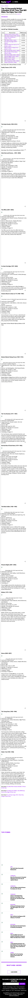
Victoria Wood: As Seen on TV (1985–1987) (12, 45)
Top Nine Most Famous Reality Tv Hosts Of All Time (13, 787)
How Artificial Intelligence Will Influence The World (17, 917)
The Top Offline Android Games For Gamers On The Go (17, 888)
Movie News (22, 989)
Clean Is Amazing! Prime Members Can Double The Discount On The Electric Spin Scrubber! (17, 898)
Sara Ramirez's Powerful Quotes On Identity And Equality (18, 926)
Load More (14, 972)
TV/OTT (3, 990)
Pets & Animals (20, 987)
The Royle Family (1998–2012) (12, 36)
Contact (15, 994)
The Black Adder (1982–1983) (12, 55)
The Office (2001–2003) (10, 40)
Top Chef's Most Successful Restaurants (16, 869)
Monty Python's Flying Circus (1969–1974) (11, 48)
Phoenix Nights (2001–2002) (12, 56)
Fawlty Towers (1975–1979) (11, 34)
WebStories (24, 990)
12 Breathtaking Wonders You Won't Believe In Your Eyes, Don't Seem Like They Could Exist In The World (18, 946)
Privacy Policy (8, 994)
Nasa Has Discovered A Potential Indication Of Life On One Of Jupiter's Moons (18, 879)
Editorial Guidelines (14, 995)
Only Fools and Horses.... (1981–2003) (11, 38)
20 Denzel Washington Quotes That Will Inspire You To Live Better (17, 907)
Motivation (12, 904)
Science (12, 952)
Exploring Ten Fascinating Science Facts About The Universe (16, 955)
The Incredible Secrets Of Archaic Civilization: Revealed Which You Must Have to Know (17, 936)
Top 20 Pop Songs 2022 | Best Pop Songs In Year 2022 (12, 795)
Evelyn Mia (19, 14)
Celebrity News (14, 989)
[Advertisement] (14, 108)
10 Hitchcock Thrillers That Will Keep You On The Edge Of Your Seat (13, 791)
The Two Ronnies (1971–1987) (12, 50)
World (11, 914)
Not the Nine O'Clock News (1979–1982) (11, 52)
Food (11, 866)
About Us (20, 994)
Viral (15, 987)
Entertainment (6, 989)
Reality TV (8, 990)
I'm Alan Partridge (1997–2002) (11, 42)
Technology (12, 875)
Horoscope (17, 990)
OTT (13, 990)
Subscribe (22, 984)
